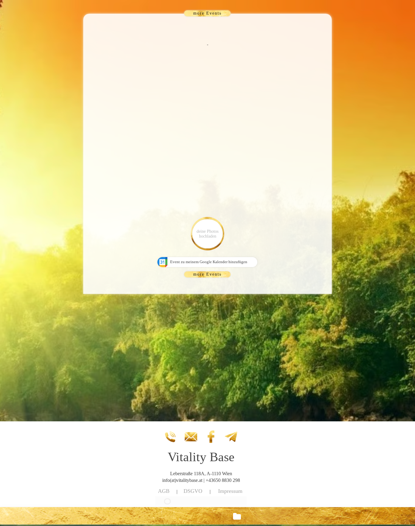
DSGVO (192, 491)
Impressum (230, 491)
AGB (164, 491)
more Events (207, 13)
